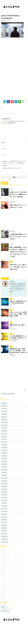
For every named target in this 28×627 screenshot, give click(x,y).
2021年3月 (4, 530)
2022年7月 (4, 492)
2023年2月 (4, 472)
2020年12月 (4, 536)
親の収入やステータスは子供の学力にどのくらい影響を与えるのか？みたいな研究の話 (18, 194)
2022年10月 (4, 483)
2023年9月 (4, 455)
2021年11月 (4, 508)
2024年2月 (4, 442)
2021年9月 (4, 514)
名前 (3, 142)
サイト (3, 155)
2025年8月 (4, 430)
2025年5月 (4, 436)
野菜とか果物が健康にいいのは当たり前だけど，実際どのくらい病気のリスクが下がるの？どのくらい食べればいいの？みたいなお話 (18, 251)
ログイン (3, 605)
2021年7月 (4, 519)
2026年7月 (4, 403)
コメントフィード (6, 609)
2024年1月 (4, 444)
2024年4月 (4, 439)
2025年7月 (4, 433)
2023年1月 (4, 475)
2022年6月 (4, 494)
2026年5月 (4, 408)
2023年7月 (4, 461)
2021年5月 (4, 525)
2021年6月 (4, 522)
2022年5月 (4, 497)
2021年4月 (4, 528)
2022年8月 (4, 489)
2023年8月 (4, 458)
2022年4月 (4, 500)
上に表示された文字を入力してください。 (12, 168)
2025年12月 (4, 419)
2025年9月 (4, 428)
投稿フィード (4, 607)
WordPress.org (5, 611)
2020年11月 (4, 539)
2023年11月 (4, 450)
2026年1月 (4, 417)
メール (4, 148)
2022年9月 (4, 486)
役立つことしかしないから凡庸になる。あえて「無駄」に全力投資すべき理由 (18, 314)
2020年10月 (4, 542)
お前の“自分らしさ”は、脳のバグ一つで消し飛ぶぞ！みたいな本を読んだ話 (18, 267)
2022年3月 (4, 503)
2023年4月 (4, 467)
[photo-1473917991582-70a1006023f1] (15, 101)
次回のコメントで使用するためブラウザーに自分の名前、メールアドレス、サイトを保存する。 (13, 162)
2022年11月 (4, 480)
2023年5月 (4, 464)
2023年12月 (4, 447)
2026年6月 (4, 405)
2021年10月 (4, 511)
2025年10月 (4, 425)
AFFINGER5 (22, 624)
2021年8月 (4, 517)
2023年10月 (4, 453)
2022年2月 (4, 505)
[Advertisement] (14, 54)
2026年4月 (4, 411)
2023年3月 (4, 469)
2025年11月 (4, 422)
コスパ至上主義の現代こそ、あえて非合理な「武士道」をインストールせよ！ (18, 337)
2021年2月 (4, 533)
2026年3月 (4, 414)
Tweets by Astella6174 (8, 393)
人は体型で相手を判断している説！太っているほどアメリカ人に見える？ (18, 237)
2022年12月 (4, 478)
